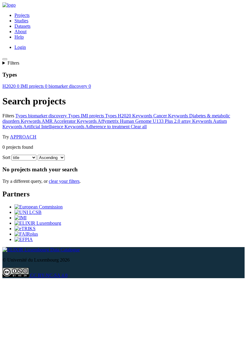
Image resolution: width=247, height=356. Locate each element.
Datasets (22, 26)
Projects (22, 15)
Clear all (139, 126)
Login (20, 47)
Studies (21, 20)
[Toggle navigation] (4, 59)
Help (19, 37)
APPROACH (23, 136)
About (20, 31)
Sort (6, 157)
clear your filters (64, 181)
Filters (13, 62)
